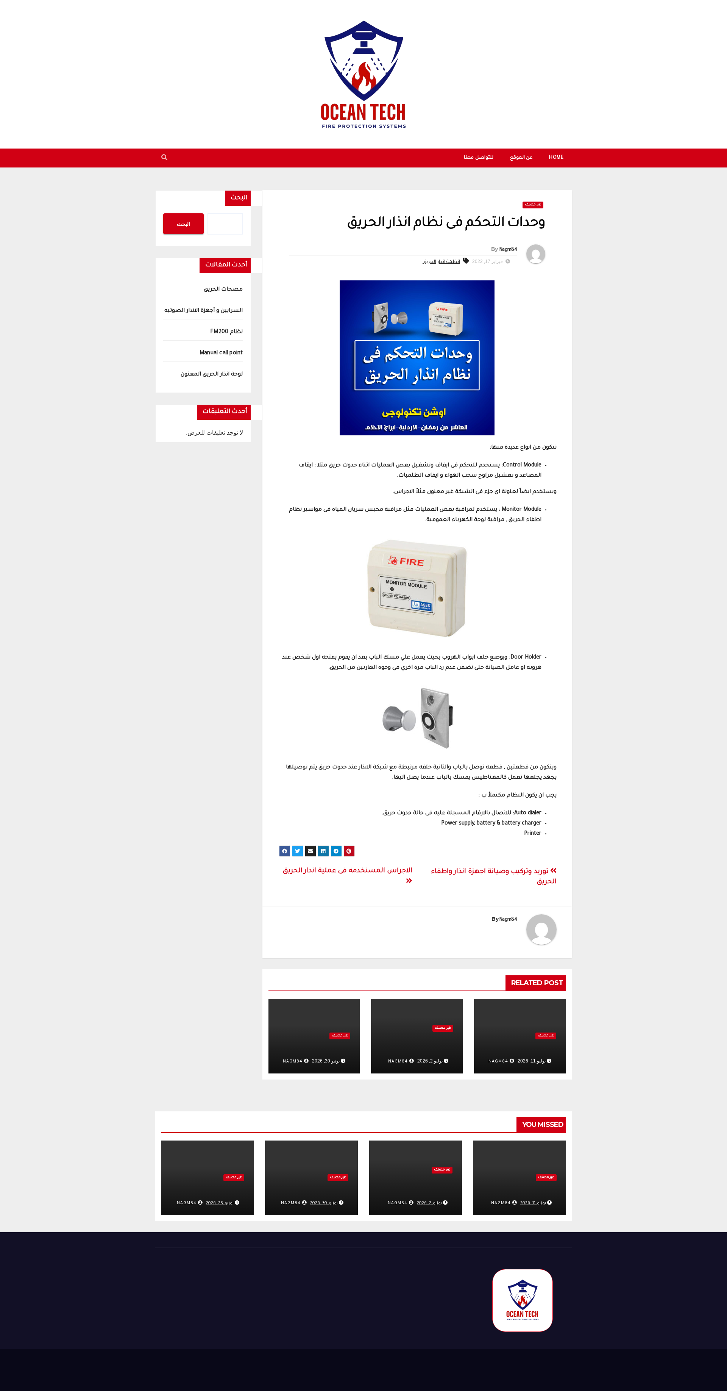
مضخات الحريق (529, 1046)
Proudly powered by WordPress (468, 1366)
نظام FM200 (331, 1046)
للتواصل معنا (478, 158)
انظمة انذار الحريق (441, 262)
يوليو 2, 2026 (429, 1203)
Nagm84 (508, 250)
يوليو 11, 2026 (533, 1203)
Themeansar (558, 1366)
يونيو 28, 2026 (220, 1203)
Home (556, 158)
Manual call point (221, 353)
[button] (164, 159)
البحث (239, 198)
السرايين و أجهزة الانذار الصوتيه (203, 311)
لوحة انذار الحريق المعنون (212, 375)
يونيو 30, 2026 (324, 1203)
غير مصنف (533, 205)
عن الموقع (521, 158)
